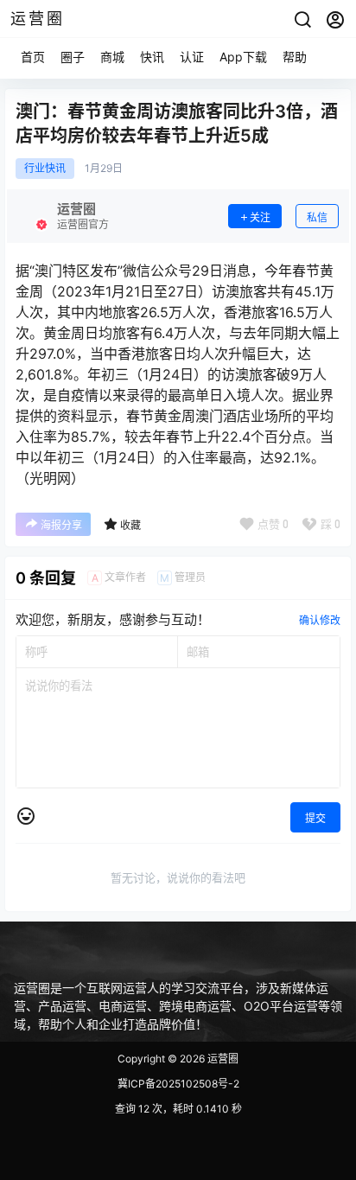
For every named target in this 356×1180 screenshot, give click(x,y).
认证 (192, 56)
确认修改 (319, 620)
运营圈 (221, 1058)
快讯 (152, 56)
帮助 (295, 56)
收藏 (130, 525)
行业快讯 (45, 168)
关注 (260, 217)
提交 (315, 818)
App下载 (243, 56)
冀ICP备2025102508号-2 (178, 1083)
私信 (317, 217)
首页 (33, 56)
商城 (112, 56)
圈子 (72, 56)
